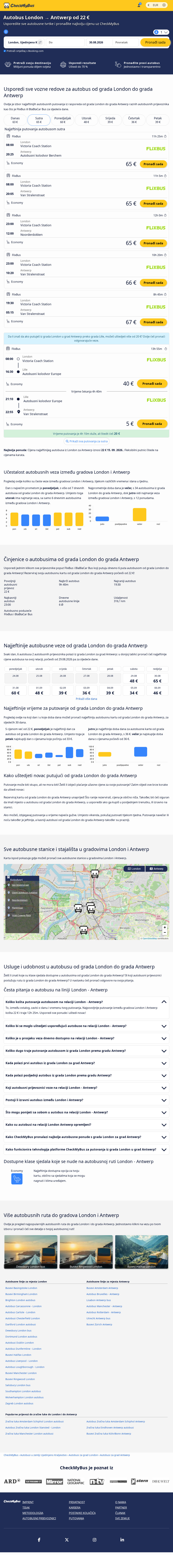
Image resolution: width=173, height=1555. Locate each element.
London (136, 868)
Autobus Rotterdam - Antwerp (103, 1312)
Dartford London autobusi (20, 1324)
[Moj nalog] (139, 5)
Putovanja (76, 1518)
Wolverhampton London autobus (24, 1397)
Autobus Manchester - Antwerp (104, 1306)
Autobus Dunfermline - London (23, 1348)
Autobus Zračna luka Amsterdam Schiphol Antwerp (115, 1421)
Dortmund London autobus (21, 1336)
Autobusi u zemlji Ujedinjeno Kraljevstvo (43, 1455)
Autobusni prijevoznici (39, 1518)
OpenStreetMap (150, 938)
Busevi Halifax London (18, 1354)
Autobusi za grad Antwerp (115, 1455)
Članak (120, 1513)
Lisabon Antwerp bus (98, 1300)
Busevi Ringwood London (20, 1379)
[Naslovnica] (19, 6)
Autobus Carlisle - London (20, 1312)
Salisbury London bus (17, 1385)
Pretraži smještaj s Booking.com (25, 50)
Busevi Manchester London (21, 1373)
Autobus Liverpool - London (21, 1360)
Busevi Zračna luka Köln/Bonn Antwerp (108, 1433)
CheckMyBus (11, 1455)
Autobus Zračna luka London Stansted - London (32, 1427)
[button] (91, 909)
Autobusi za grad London (83, 1455)
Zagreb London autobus (19, 1403)
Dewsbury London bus (18, 1330)
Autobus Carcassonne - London (23, 1306)
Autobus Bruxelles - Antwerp (102, 1294)
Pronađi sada (153, 164)
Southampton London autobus (23, 1391)
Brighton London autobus (20, 1300)
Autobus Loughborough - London (24, 1367)
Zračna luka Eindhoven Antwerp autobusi (110, 1427)
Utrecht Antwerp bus (98, 1318)
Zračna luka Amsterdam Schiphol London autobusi (34, 1421)
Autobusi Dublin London (19, 1342)
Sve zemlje (122, 1518)
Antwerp (158, 868)
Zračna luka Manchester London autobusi (29, 1433)
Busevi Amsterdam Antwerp (102, 1288)
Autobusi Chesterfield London (22, 1318)
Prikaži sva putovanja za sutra (88, 441)
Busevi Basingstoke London (21, 1288)
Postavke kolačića (82, 1513)
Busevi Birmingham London (21, 1294)
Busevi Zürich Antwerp (99, 1324)
